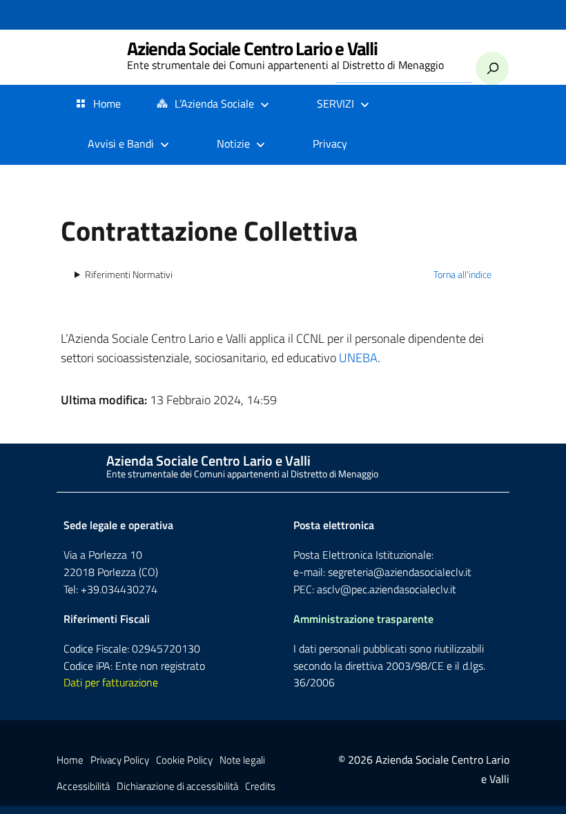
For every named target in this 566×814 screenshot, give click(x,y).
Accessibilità (83, 786)
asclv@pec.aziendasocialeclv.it (386, 589)
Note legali (242, 760)
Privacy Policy (119, 760)
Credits (260, 786)
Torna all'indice (462, 274)
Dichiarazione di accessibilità (177, 786)
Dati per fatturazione (111, 682)
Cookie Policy (184, 760)
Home (107, 103)
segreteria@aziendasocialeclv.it (399, 572)
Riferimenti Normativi (129, 274)
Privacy (330, 143)
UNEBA (358, 357)
